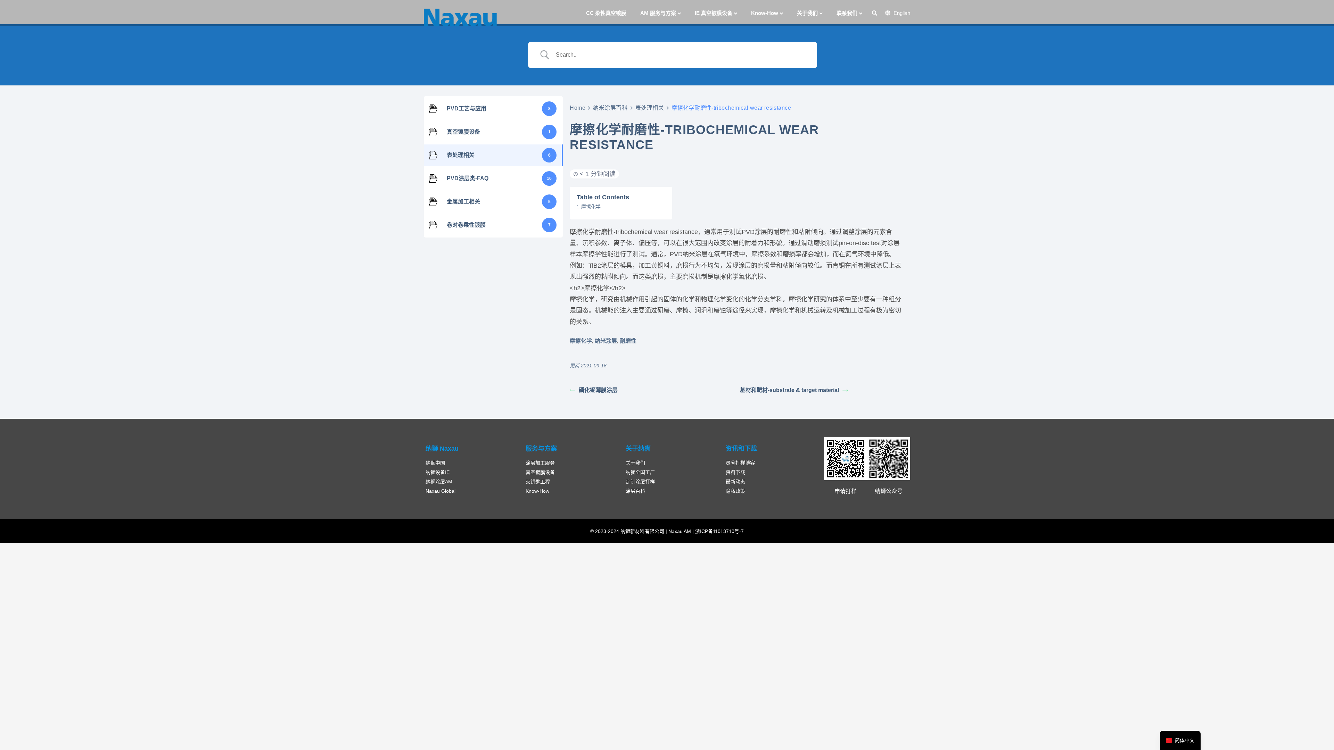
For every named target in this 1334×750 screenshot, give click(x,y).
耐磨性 (628, 341)
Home (577, 108)
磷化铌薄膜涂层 (598, 390)
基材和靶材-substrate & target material (789, 390)
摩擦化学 (591, 206)
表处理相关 (649, 108)
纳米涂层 (606, 341)
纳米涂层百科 (610, 108)
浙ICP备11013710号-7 (719, 531)
